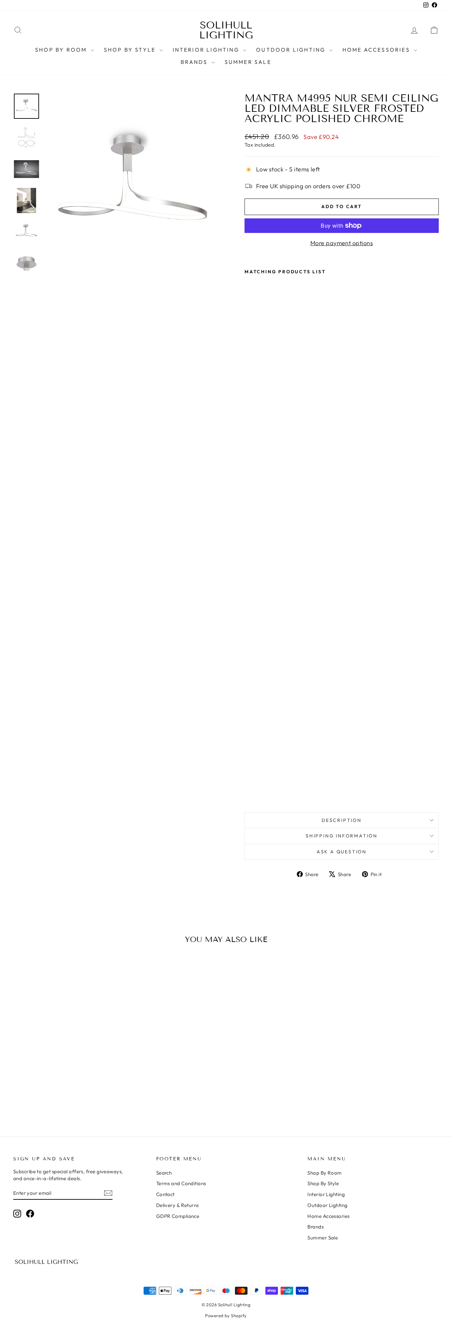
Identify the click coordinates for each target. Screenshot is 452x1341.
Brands (195, 62)
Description (342, 820)
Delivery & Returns (177, 1205)
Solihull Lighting (226, 30)
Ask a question (342, 852)
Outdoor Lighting (291, 49)
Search (164, 1173)
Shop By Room (62, 49)
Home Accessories (377, 49)
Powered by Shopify (226, 1315)
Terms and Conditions (181, 1183)
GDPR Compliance (178, 1216)
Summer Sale (248, 62)
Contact (165, 1194)
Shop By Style (131, 49)
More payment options (341, 243)
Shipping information (342, 836)
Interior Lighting (207, 49)
